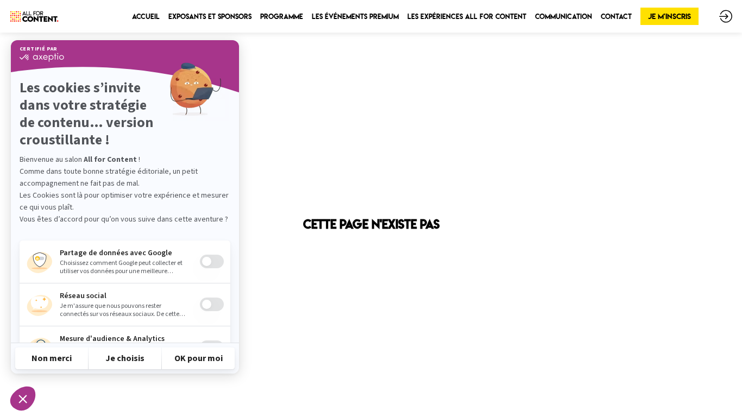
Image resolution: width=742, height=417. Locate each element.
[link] (146, 16)
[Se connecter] (725, 16)
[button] (669, 16)
